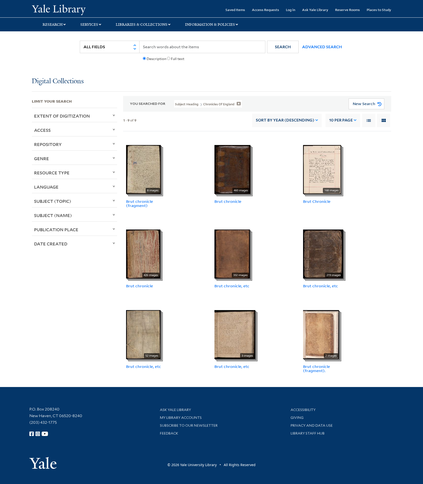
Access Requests (265, 9)
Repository (48, 144)
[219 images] (323, 253)
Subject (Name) (53, 215)
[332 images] (232, 253)
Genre (41, 158)
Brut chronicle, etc (231, 285)
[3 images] (234, 334)
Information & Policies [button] (210, 24)
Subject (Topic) (52, 201)
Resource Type (52, 173)
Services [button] (89, 24)
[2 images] (321, 334)
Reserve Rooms (347, 9)
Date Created (50, 244)
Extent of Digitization (62, 116)
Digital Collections (58, 81)
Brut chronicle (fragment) (139, 203)
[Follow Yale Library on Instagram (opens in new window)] (37, 434)
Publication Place (56, 229)
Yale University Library (59, 9)
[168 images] (322, 169)
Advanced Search (322, 47)
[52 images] (143, 334)
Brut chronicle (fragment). (316, 368)
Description (156, 59)
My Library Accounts (181, 418)
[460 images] (232, 169)
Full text (177, 59)
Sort (285, 120)
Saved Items (235, 9)
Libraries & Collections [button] (141, 24)
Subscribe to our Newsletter (189, 425)
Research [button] (53, 24)
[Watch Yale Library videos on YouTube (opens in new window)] (45, 434)
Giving (297, 418)
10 (341, 120)
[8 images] (143, 169)
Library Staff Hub (308, 433)
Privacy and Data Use (312, 425)
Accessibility (303, 410)
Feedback (169, 433)
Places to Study (379, 9)
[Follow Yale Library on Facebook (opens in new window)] (31, 434)
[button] (283, 47)
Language (46, 187)
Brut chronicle (227, 201)
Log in (290, 9)
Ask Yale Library (315, 9)
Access (42, 130)
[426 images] (143, 253)
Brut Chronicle (316, 201)
